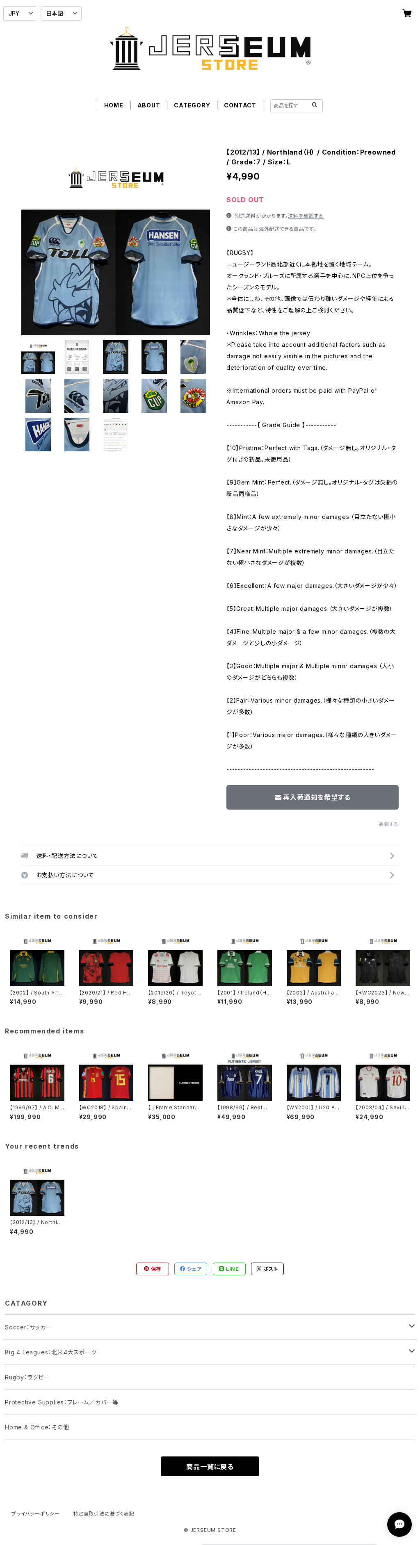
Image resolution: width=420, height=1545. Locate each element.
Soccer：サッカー (28, 1327)
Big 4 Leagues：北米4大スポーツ (51, 1352)
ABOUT (148, 105)
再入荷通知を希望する (316, 797)
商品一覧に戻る (210, 1467)
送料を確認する (306, 216)
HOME (113, 105)
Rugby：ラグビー (27, 1377)
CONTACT (240, 105)
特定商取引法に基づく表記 (104, 1514)
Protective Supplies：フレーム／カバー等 (62, 1402)
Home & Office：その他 (37, 1427)
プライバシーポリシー (35, 1514)
